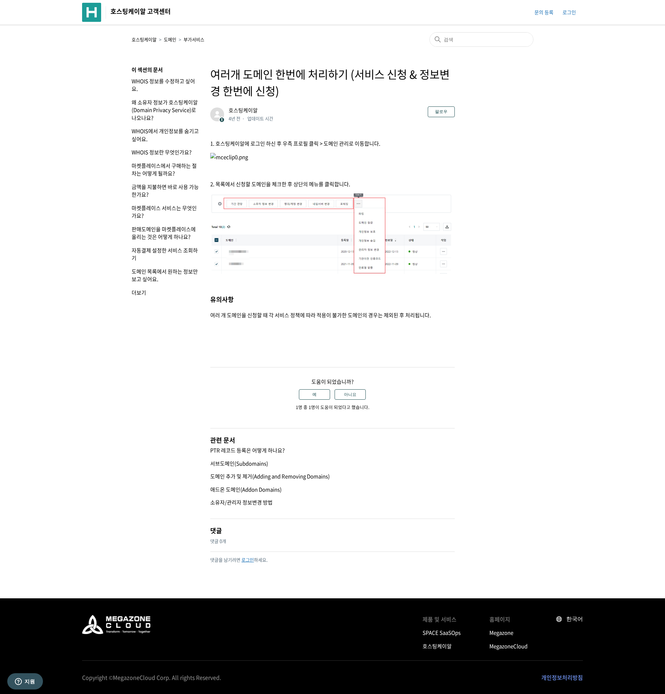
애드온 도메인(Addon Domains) (246, 489)
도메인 (170, 39)
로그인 (247, 559)
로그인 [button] (569, 12)
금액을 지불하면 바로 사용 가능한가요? (165, 191)
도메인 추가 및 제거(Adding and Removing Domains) (270, 476)
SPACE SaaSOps (442, 632)
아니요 (350, 394)
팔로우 (441, 111)
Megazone (501, 632)
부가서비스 (194, 39)
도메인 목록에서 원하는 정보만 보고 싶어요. (165, 275)
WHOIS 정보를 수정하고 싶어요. (163, 85)
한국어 (574, 619)
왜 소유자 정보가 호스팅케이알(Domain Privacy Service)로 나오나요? (165, 110)
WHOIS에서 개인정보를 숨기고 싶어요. (165, 135)
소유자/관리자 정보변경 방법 (241, 502)
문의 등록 (543, 12)
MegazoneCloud (508, 646)
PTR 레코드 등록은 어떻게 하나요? (247, 450)
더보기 (139, 292)
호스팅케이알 (144, 39)
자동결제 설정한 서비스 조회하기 (165, 254)
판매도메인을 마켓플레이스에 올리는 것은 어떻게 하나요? (164, 233)
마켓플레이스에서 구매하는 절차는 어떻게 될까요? (164, 169)
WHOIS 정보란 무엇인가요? (162, 152)
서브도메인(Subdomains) (239, 463)
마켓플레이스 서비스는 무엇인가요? (164, 212)
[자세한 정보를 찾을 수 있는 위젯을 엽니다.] (25, 682)
